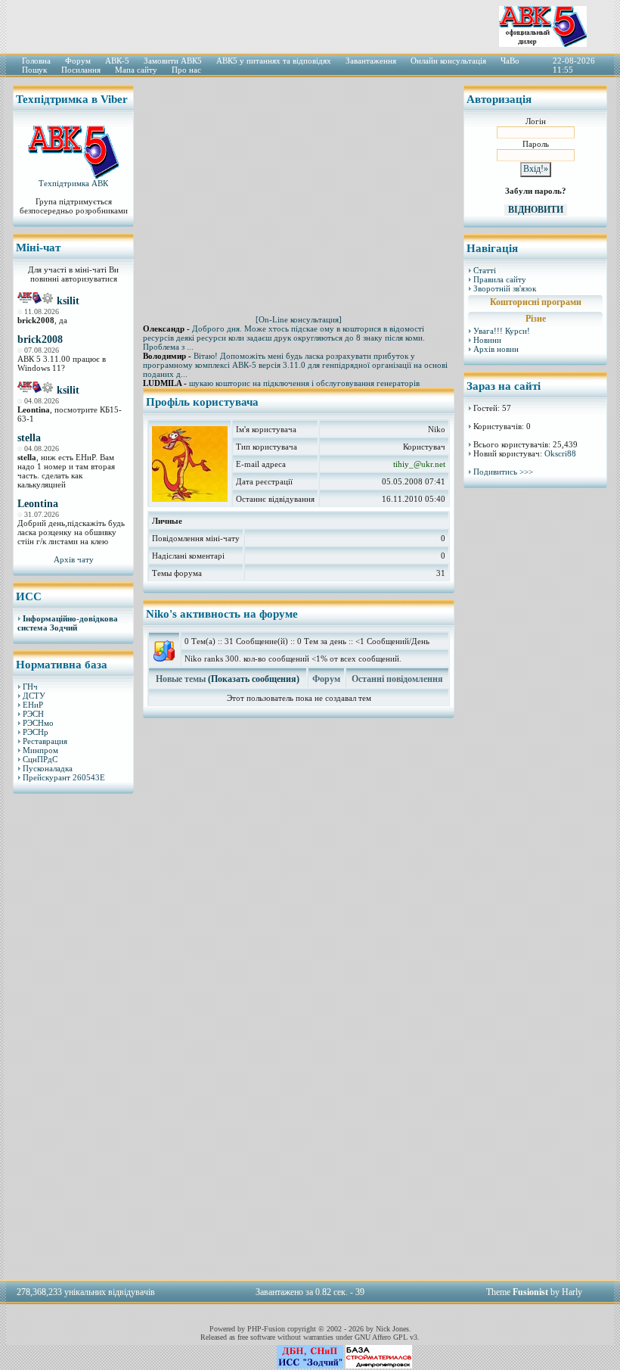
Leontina (37, 503)
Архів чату (74, 559)
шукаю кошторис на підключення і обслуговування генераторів (304, 383)
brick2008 (40, 339)
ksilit (68, 301)
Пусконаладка (48, 768)
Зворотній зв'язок (504, 288)
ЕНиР (33, 704)
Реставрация (45, 741)
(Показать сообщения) (253, 679)
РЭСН (33, 713)
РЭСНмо (38, 722)
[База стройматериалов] (379, 1365)
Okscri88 (560, 453)
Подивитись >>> (503, 471)
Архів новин (496, 348)
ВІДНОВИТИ (536, 209)
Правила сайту (499, 279)
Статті (484, 270)
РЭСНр (35, 731)
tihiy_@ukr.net (419, 464)
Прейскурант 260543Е (64, 777)
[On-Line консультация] (299, 319)
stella (29, 438)
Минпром (40, 750)
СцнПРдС (40, 759)
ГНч (30, 686)
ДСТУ (34, 695)
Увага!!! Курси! (501, 330)
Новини (487, 339)
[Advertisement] (73, 1036)
